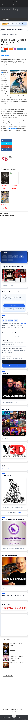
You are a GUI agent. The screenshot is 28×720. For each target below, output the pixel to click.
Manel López (23, 324)
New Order (10, 320)
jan (15, 49)
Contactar (14, 362)
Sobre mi (9, 2)
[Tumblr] (4, 260)
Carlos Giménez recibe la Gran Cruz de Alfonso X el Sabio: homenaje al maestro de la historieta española (17, 23)
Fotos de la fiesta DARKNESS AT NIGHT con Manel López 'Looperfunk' (17, 658)
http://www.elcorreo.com (5, 55)
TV (6, 320)
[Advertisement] (13, 624)
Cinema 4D (12, 650)
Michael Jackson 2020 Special (17, 663)
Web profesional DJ (14, 366)
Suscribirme (14, 305)
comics (6, 49)
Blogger (19, 513)
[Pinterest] (21, 256)
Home (3, 2)
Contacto (13, 5)
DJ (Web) (15, 2)
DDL (3, 47)
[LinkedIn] (10, 260)
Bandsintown (5, 598)
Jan (2, 72)
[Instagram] (15, 256)
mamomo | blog (9, 9)
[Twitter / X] (4, 256)
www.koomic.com (12, 128)
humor (11, 49)
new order (20, 49)
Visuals (16, 320)
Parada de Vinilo (6, 5)
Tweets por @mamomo (8, 469)
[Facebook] (10, 256)
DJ (3, 320)
